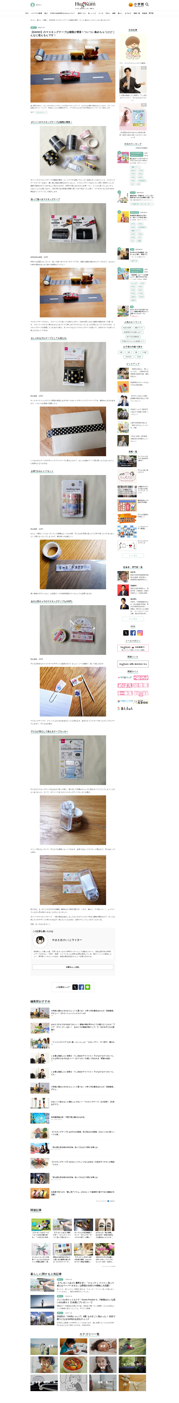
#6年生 (140, 177)
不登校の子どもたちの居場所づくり (133, 341)
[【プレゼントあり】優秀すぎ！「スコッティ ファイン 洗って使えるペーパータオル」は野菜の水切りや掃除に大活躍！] (42, 1285)
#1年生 (141, 170)
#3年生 (140, 174)
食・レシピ (92, 13)
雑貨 (45, 20)
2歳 (136, 352)
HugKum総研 (127, 327)
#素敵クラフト (135, 167)
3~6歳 (144, 352)
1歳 (128, 352)
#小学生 (140, 293)
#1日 (132, 184)
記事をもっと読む (73, 967)
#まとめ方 (134, 283)
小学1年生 (128, 357)
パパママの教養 (36, 13)
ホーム (32, 20)
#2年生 (133, 174)
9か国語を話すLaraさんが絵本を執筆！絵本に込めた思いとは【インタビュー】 (133, 135)
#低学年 (133, 297)
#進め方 (133, 170)
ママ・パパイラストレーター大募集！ (133, 63)
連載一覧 (137, 13)
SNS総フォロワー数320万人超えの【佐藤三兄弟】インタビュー (139, 411)
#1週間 (139, 241)
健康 (114, 13)
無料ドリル (82, 13)
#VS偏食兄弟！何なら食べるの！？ (142, 204)
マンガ (100, 13)
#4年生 (133, 177)
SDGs (108, 13)
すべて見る (133, 619)
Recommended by (101, 1201)
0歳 (121, 352)
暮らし (120, 13)
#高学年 (133, 300)
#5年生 (133, 181)
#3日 (138, 184)
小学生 (139, 357)
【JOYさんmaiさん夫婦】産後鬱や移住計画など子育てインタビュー (139, 398)
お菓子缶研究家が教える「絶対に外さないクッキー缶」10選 (139, 425)
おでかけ (128, 13)
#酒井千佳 (134, 261)
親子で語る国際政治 (133, 337)
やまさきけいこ (41, 112)
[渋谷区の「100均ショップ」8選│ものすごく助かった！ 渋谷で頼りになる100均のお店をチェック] (42, 1318)
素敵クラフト (139, 327)
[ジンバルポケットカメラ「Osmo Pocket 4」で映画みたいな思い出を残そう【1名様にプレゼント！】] (42, 1301)
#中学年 (141, 297)
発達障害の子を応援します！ (133, 332)
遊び (46, 13)
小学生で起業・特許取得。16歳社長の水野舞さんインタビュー (139, 438)
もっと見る (133, 555)
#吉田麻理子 (142, 181)
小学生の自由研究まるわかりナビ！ (62, 13)
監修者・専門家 (148, 13)
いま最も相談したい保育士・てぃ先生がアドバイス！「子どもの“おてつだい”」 (133, 97)
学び (27, 13)
